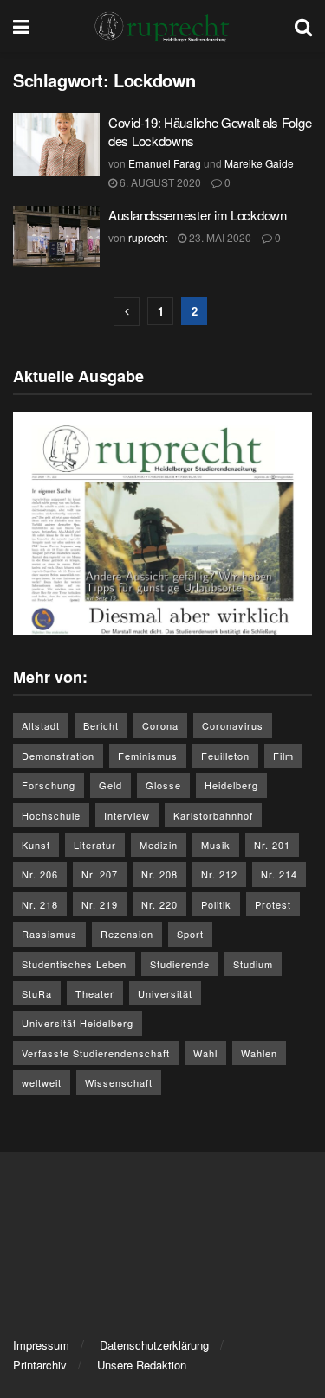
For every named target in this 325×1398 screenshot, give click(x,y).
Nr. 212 (219, 874)
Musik (216, 845)
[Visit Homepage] (162, 26)
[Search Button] (303, 26)
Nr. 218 (40, 904)
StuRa (37, 993)
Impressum (41, 1345)
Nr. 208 (159, 874)
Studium (253, 964)
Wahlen (259, 1053)
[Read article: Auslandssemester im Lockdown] (56, 237)
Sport (190, 934)
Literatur (95, 845)
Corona (160, 725)
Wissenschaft (119, 1082)
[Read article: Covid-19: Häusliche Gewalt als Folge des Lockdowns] (56, 144)
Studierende (180, 964)
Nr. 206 (40, 874)
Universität (165, 993)
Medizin (159, 845)
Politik (216, 904)
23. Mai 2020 (218, 237)
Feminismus (148, 756)
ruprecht (147, 237)
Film (283, 756)
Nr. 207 (99, 874)
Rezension (127, 934)
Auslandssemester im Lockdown (197, 215)
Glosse (163, 785)
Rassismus (49, 934)
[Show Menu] (21, 26)
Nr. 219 (99, 904)
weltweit (42, 1082)
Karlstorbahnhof (213, 815)
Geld (110, 785)
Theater (94, 993)
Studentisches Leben (74, 964)
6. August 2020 (159, 182)
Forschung (48, 785)
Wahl (205, 1053)
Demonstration (58, 756)
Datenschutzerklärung (154, 1345)
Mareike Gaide (259, 163)
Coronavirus (232, 725)
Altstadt (41, 725)
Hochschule (51, 815)
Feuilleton (225, 756)
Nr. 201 (272, 845)
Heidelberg (231, 785)
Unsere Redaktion (141, 1365)
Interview (127, 815)
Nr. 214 (279, 874)
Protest (273, 904)
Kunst (36, 845)
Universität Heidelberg (77, 1023)
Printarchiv (40, 1365)
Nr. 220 (159, 904)
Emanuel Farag (164, 163)
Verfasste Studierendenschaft (96, 1053)
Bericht (101, 725)
